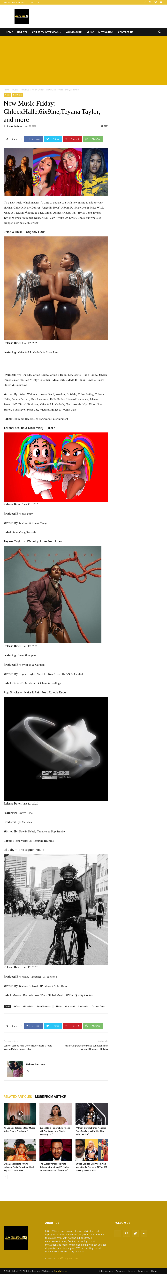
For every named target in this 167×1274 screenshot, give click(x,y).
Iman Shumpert (44, 1006)
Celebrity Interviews (45, 32)
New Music (17, 95)
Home (9, 32)
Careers (131, 1271)
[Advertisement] (83, 60)
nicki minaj (70, 1006)
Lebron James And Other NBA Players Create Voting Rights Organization (28, 1047)
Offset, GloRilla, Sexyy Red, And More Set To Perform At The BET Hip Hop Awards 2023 (91, 1167)
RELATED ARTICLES (18, 1097)
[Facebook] (144, 2)
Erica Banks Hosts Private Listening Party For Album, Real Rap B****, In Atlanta (19, 1167)
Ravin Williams (60, 1271)
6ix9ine (17, 1006)
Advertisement (106, 1271)
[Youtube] (161, 2)
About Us (120, 1271)
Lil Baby (58, 1006)
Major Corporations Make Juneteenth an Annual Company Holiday (86, 1047)
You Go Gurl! (74, 32)
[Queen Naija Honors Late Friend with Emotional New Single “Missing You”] (55, 1114)
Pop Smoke (83, 1006)
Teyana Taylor (98, 1006)
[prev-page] (6, 1177)
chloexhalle (28, 1006)
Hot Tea (22, 32)
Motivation (106, 32)
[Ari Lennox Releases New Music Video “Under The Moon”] (20, 1114)
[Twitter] (155, 2)
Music (90, 32)
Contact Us (125, 32)
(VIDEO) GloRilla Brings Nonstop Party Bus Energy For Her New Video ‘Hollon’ (91, 1131)
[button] (159, 32)
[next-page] (11, 1177)
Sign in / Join (35, 2)
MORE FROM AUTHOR (50, 1097)
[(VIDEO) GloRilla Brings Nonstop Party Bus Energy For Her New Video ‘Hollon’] (92, 1114)
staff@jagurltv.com (68, 1258)
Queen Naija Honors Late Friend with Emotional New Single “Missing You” (54, 1131)
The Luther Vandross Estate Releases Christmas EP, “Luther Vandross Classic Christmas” (54, 1167)
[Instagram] (150, 2)
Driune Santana (14, 126)
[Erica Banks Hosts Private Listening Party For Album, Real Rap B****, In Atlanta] (20, 1150)
